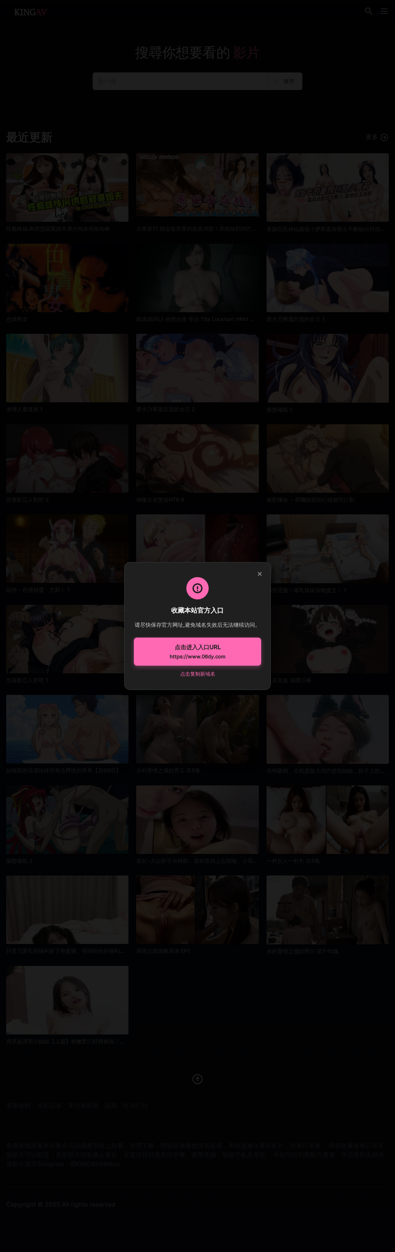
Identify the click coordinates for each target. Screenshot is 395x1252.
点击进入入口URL (197, 651)
